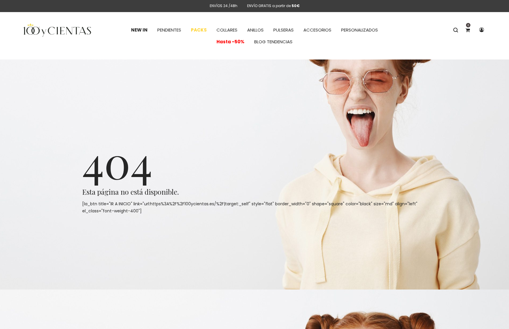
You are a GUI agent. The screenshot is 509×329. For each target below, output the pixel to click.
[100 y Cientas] (57, 30)
